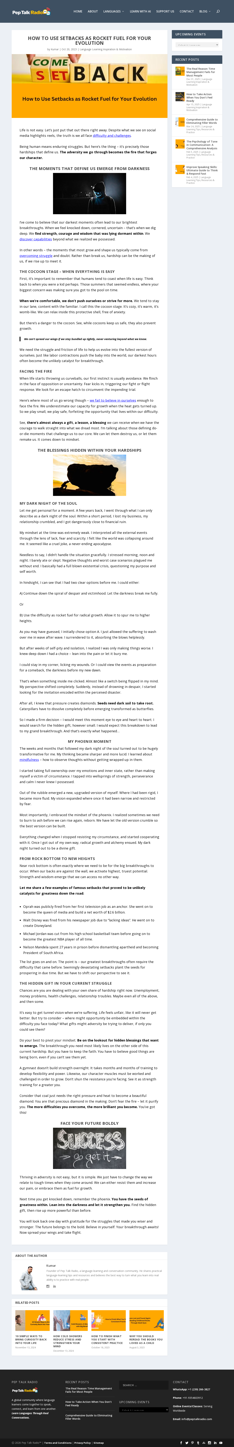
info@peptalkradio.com (197, 1419)
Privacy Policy (82, 1442)
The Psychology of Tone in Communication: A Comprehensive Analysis (201, 145)
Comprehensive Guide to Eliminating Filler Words (202, 121)
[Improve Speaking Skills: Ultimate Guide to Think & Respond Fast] (180, 169)
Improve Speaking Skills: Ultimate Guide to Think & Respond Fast (202, 170)
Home (78, 11)
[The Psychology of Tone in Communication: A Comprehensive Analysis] (180, 144)
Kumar (55, 49)
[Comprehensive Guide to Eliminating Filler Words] (180, 122)
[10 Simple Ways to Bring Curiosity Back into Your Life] (32, 1320)
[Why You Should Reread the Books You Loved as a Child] (146, 1320)
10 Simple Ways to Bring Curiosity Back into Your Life (31, 1339)
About (93, 11)
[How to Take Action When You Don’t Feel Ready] (180, 96)
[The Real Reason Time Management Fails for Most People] (180, 71)
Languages (112, 11)
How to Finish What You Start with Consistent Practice (107, 1339)
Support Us (165, 11)
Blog (203, 11)
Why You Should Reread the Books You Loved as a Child (146, 1339)
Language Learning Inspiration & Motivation (106, 49)
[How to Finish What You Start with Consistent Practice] (108, 1320)
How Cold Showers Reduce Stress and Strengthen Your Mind (67, 1341)
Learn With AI (140, 11)
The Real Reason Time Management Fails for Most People (200, 72)
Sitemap (99, 1442)
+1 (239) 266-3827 (199, 1389)
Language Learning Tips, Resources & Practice (200, 129)
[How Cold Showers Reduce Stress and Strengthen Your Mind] (70, 1320)
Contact (187, 11)
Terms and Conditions (57, 1442)
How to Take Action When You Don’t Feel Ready (199, 97)
